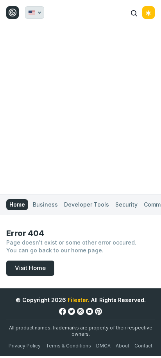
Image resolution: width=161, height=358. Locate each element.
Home (17, 204)
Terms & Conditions (68, 346)
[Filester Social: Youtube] (89, 311)
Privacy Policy (25, 346)
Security (126, 204)
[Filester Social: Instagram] (80, 311)
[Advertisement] (80, 109)
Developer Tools (86, 204)
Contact (143, 346)
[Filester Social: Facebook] (62, 311)
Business (45, 204)
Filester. (78, 300)
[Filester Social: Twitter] (71, 311)
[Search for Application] (134, 12)
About (122, 346)
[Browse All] (148, 12)
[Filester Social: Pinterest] (98, 311)
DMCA (103, 346)
